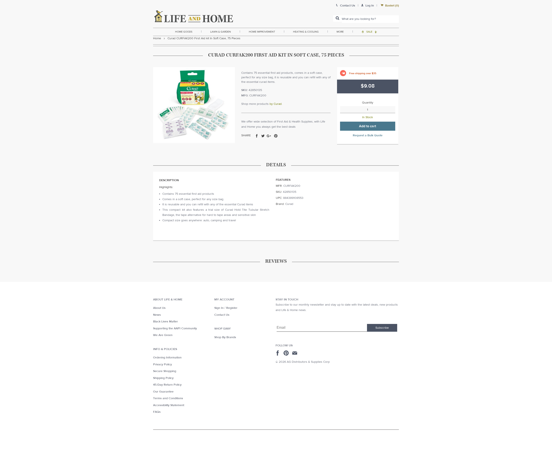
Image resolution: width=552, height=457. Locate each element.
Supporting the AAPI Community (175, 328)
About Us (159, 308)
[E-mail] (295, 353)
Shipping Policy (163, 378)
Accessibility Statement (168, 405)
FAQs (157, 412)
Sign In (219, 308)
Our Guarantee (163, 392)
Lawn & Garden (220, 31)
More (340, 31)
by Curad (276, 104)
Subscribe (382, 328)
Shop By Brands (225, 337)
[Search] (337, 18)
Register (231, 308)
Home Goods (183, 31)
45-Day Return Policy (167, 385)
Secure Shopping (164, 371)
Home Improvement (262, 31)
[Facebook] (278, 353)
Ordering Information (167, 358)
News (157, 315)
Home (157, 38)
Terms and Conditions (168, 398)
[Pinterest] (286, 353)
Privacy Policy (162, 364)
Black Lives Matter (165, 322)
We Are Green (162, 335)
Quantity (367, 102)
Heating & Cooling (306, 31)
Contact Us (221, 315)
